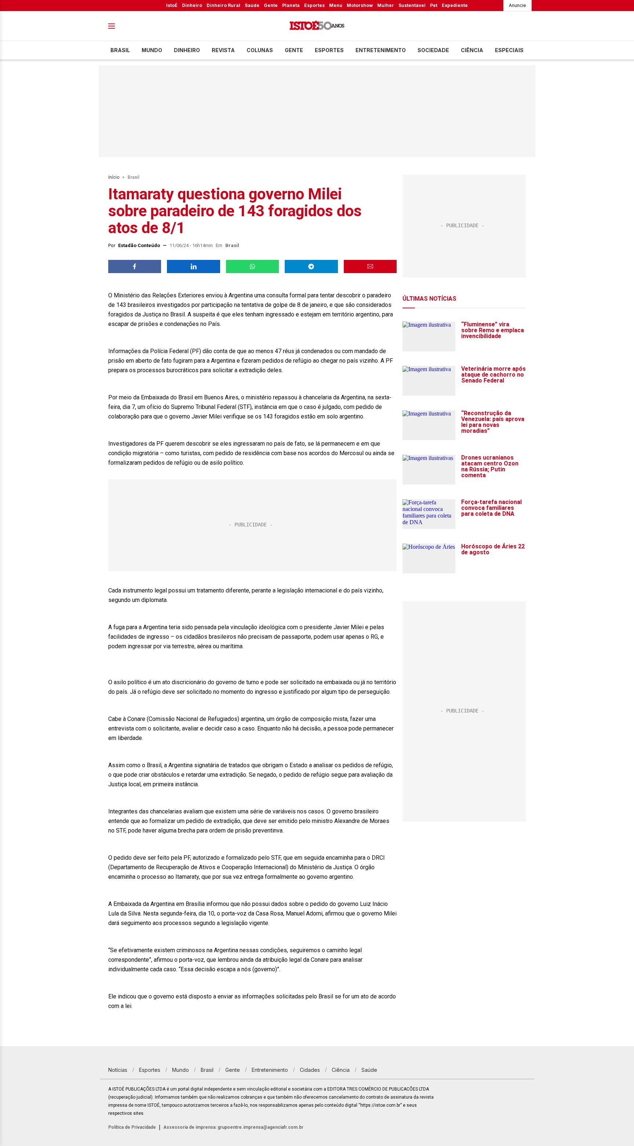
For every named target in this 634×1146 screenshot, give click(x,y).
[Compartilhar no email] (370, 266)
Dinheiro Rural (223, 5)
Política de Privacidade (132, 1127)
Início (113, 177)
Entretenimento (381, 50)
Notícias (117, 1070)
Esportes (314, 5)
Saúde (252, 5)
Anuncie (517, 5)
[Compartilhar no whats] (252, 266)
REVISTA (223, 50)
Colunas (260, 50)
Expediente (455, 5)
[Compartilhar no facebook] (134, 266)
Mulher (385, 5)
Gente (271, 5)
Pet (433, 5)
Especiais (509, 50)
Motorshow (360, 5)
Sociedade (433, 50)
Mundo (152, 50)
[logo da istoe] (317, 26)
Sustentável (412, 5)
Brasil (120, 50)
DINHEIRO (187, 50)
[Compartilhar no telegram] (311, 266)
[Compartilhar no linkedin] (193, 266)
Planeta (291, 5)
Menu (335, 5)
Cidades (310, 1070)
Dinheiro (192, 5)
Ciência (472, 50)
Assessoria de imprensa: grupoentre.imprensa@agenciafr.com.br (233, 1127)
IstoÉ (172, 5)
